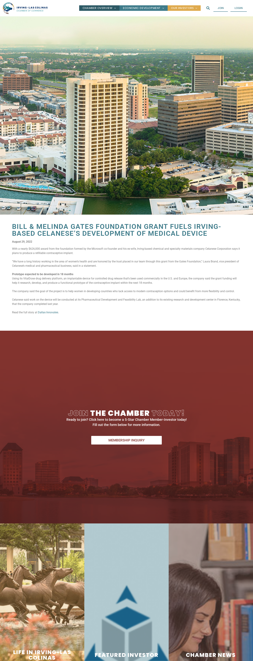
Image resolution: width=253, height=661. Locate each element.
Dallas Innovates (48, 312)
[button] (208, 8)
